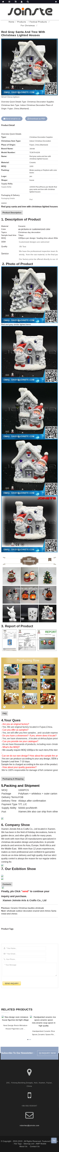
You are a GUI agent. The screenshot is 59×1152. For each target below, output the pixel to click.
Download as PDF (37, 119)
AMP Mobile (41, 1144)
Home (11, 22)
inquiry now (49, 1053)
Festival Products (38, 22)
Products (21, 22)
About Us (23, 1146)
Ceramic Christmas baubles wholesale (27, 908)
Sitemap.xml (28, 1144)
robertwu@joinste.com (29, 1126)
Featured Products (50, 1141)
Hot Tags (18, 1144)
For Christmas (28, 25)
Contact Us (35, 1146)
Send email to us (13, 119)
